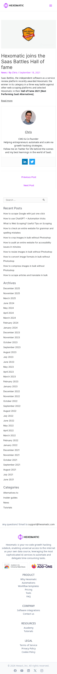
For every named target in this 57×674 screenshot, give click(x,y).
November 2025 (11, 293)
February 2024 (10, 322)
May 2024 (8, 308)
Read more (7, 100)
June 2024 (8, 303)
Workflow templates (28, 586)
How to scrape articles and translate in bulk (25, 275)
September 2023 (12, 347)
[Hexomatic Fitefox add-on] (41, 566)
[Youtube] (22, 670)
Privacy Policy (29, 648)
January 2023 (10, 386)
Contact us (28, 613)
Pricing (28, 589)
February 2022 (10, 440)
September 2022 (11, 406)
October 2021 (10, 460)
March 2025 (9, 298)
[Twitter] (32, 162)
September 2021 (11, 464)
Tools (28, 592)
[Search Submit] (44, 199)
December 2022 (11, 391)
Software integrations (28, 610)
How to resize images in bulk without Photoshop (27, 252)
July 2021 (8, 474)
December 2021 (11, 450)
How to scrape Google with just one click (24, 213)
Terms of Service (28, 645)
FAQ (28, 596)
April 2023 (8, 372)
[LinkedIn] (28, 670)
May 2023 (8, 367)
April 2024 (8, 313)
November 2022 (11, 396)
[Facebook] (15, 670)
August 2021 (9, 469)
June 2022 (8, 420)
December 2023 (11, 332)
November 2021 (11, 455)
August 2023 (9, 352)
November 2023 (11, 337)
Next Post (29, 185)
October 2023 (10, 342)
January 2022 (10, 445)
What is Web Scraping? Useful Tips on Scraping (27, 223)
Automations (28, 582)
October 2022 (10, 401)
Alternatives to (10, 492)
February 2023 (10, 381)
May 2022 (8, 425)
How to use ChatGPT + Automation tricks (24, 218)
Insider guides (10, 497)
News (4, 72)
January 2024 (10, 327)
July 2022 (8, 416)
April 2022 (8, 430)
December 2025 (11, 288)
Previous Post (28, 177)
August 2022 (9, 411)
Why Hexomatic (28, 579)
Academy (28, 627)
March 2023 (9, 376)
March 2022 (9, 435)
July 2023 (8, 357)
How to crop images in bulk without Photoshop (27, 237)
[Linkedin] (25, 162)
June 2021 (8, 479)
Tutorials (7, 507)
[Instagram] (41, 670)
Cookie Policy (28, 651)
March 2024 (9, 318)
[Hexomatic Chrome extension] (15, 566)
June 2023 (8, 362)
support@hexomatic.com (41, 524)
